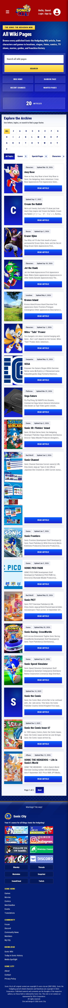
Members (8, 936)
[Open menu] (7, 12)
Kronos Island (31, 300)
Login (40, 13)
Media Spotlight (11, 959)
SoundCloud (16, 881)
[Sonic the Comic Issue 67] (13, 734)
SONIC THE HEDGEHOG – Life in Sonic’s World (40, 761)
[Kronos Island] (13, 306)
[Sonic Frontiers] (13, 542)
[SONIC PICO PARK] (13, 574)
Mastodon (16, 874)
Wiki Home (17, 79)
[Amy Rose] (13, 178)
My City (7, 940)
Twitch (41, 881)
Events (7, 909)
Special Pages (39, 156)
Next (40, 790)
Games (22, 156)
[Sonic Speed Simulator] (13, 670)
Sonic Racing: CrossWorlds (38, 631)
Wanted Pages (50, 88)
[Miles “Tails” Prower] (13, 338)
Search (34, 68)
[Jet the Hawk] (13, 274)
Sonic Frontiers (32, 536)
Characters (58, 156)
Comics (8, 901)
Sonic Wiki (9, 951)
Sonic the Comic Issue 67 (37, 727)
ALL (6, 131)
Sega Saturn (30, 396)
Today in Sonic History (14, 955)
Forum (7, 924)
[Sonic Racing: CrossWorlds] (13, 638)
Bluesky (16, 867)
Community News (12, 932)
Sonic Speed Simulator (36, 663)
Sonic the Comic (32, 696)
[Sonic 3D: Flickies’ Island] (13, 434)
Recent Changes (18, 88)
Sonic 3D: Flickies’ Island (37, 428)
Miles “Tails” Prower (35, 332)
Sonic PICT (30, 599)
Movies (8, 897)
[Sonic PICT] (13, 606)
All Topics (9, 156)
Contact (8, 975)
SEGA (27, 363)
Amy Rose (29, 172)
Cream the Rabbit (33, 204)
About (7, 971)
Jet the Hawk (31, 268)
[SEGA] (13, 370)
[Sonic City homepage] (23, 12)
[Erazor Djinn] (13, 242)
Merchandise (10, 905)
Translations (10, 913)
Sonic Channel (31, 459)
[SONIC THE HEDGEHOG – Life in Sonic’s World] (13, 767)
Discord (8, 928)
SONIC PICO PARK (33, 568)
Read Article (43, 188)
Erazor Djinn (30, 236)
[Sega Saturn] (13, 402)
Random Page (50, 79)
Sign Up (48, 13)
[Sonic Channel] (13, 488)
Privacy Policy (10, 979)
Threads (41, 867)
